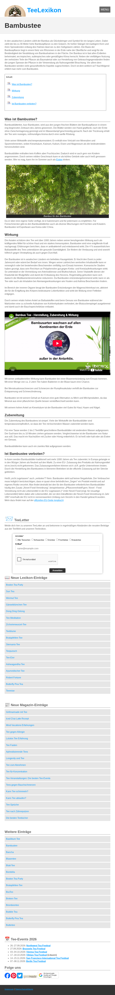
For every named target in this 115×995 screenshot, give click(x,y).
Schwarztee (39, 540)
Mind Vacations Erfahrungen (20, 725)
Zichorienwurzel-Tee (16, 624)
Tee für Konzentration (16, 771)
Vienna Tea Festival (36, 952)
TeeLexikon (44, 10)
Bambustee (11, 845)
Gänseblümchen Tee (16, 604)
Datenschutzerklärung (24, 989)
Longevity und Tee (15, 758)
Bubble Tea (11, 912)
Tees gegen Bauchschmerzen (21, 785)
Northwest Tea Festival (38, 945)
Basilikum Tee (13, 839)
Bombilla (10, 872)
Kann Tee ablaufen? (16, 798)
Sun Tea (10, 591)
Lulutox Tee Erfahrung (17, 738)
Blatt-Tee (10, 865)
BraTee (9, 892)
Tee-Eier (10, 657)
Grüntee (51, 540)
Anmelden (57, 570)
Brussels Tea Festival (34, 949)
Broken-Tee (12, 898)
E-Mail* (18, 544)
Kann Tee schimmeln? (17, 791)
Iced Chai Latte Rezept (17, 718)
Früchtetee (63, 540)
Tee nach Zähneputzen (17, 811)
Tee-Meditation (13, 618)
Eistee (59, 159)
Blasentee (11, 859)
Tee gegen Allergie (15, 732)
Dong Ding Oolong (15, 611)
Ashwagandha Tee (15, 664)
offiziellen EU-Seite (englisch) (49, 500)
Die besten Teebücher (17, 818)
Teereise (10, 691)
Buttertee (10, 925)
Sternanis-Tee (13, 644)
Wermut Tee (12, 598)
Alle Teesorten (24, 540)
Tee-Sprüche (12, 804)
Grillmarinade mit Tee (16, 712)
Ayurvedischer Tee (15, 671)
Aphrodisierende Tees (17, 752)
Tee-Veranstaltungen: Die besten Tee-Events (28, 778)
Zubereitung (18, 97)
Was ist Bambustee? (22, 84)
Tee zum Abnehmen (16, 765)
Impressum (9, 989)
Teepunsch (11, 651)
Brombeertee (12, 905)
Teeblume (11, 631)
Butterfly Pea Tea (14, 684)
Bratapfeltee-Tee (14, 638)
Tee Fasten (11, 745)
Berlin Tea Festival (36, 961)
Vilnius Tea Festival (36, 955)
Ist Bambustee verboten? (24, 104)
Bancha (10, 852)
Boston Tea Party (14, 585)
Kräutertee (76, 540)
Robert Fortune (13, 677)
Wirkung (16, 91)
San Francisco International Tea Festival (47, 958)
